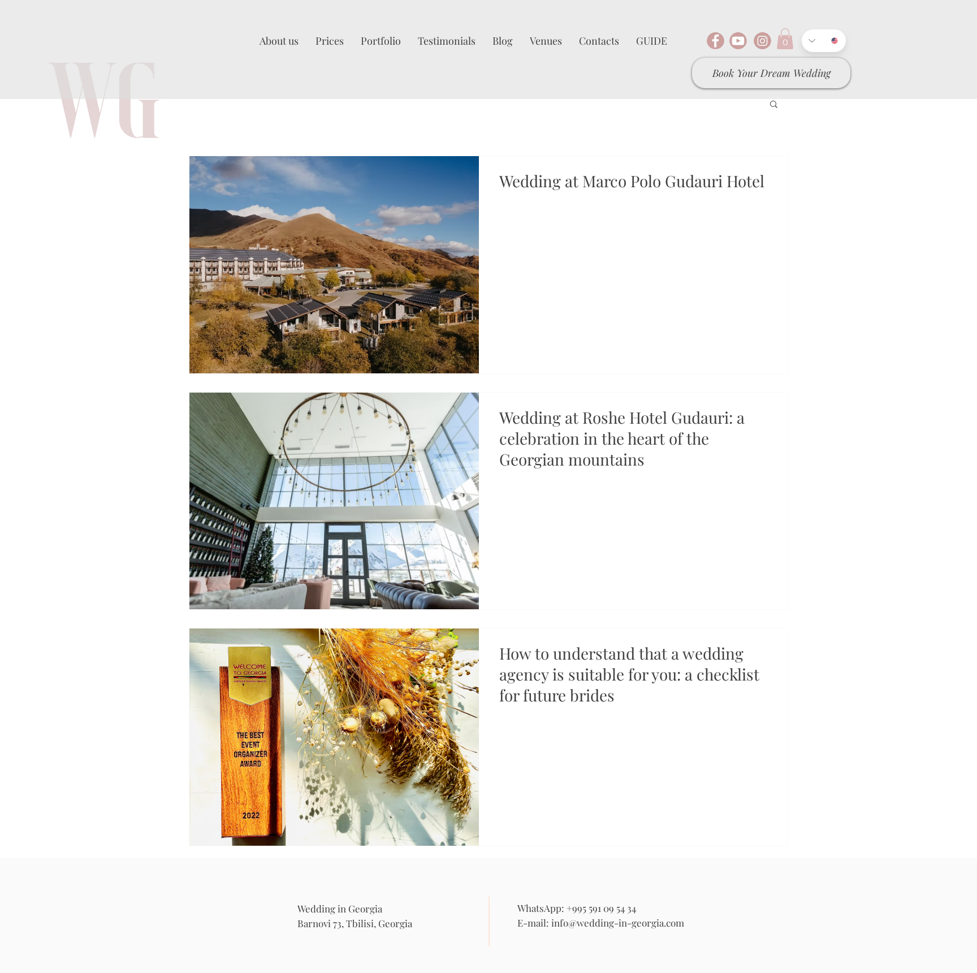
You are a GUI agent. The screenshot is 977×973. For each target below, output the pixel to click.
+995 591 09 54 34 (601, 908)
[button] (785, 38)
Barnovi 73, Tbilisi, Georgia (354, 923)
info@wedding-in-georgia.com (617, 922)
